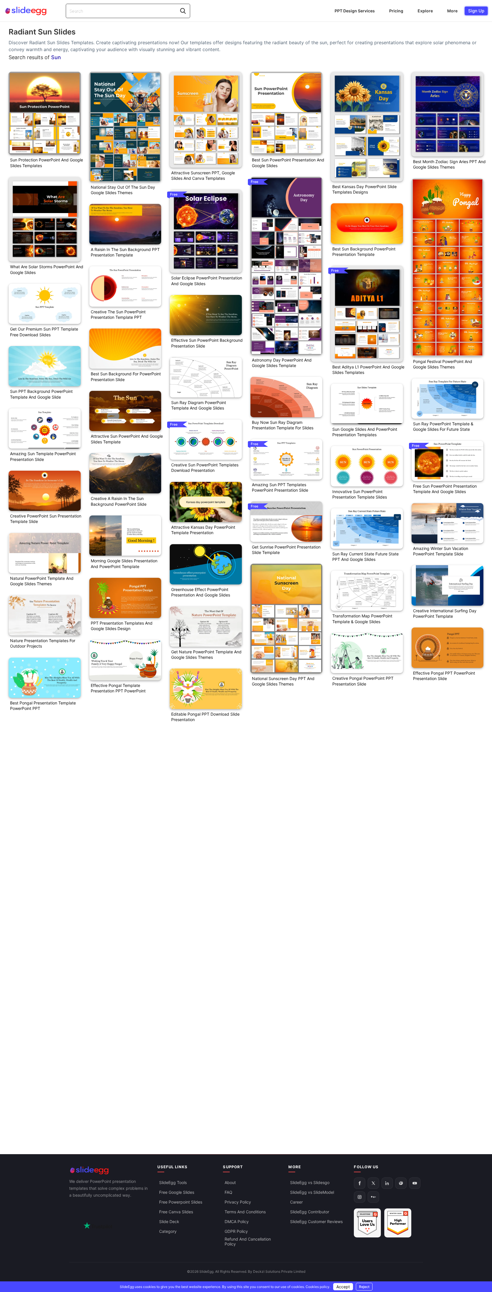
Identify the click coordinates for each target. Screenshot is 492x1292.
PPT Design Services (355, 10)
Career (296, 1202)
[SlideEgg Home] (109, 1170)
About (230, 1182)
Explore (425, 10)
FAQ (228, 1192)
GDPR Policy (236, 1231)
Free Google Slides (176, 1192)
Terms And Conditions (245, 1211)
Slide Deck (169, 1221)
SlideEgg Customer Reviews (316, 1221)
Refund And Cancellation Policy (248, 1241)
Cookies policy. (318, 1287)
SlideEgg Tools (173, 1182)
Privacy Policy (238, 1202)
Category (168, 1231)
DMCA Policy (237, 1221)
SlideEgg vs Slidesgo (309, 1182)
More (452, 10)
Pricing (396, 10)
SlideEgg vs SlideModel (312, 1192)
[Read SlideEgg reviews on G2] (367, 1222)
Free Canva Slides (176, 1211)
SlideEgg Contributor (309, 1211)
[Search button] (183, 11)
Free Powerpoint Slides (180, 1202)
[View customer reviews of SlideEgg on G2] (397, 1222)
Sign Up (476, 10)
